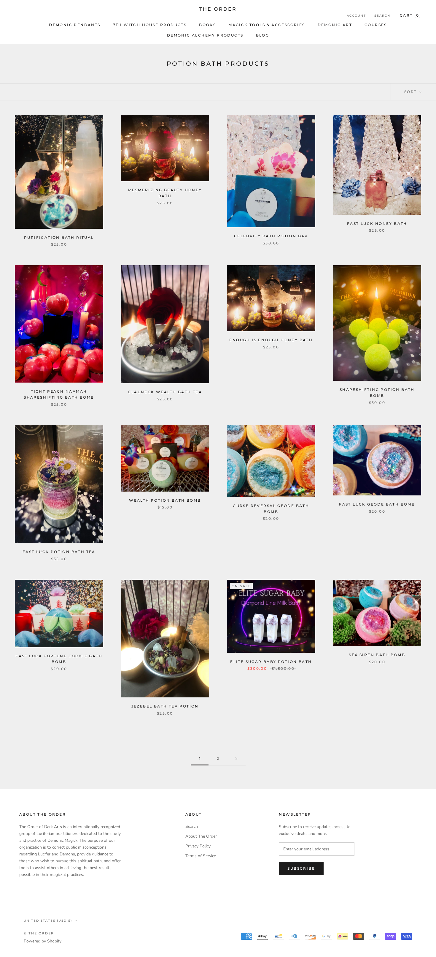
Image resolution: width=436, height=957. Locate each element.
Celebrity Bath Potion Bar (271, 236)
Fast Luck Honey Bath (377, 223)
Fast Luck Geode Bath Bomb (377, 504)
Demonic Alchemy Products (205, 35)
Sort (411, 91)
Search (382, 16)
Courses (376, 25)
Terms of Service (200, 856)
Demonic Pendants (74, 25)
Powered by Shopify (42, 941)
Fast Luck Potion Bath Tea (59, 551)
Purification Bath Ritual (59, 237)
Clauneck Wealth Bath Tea (165, 392)
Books (207, 25)
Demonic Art (335, 25)
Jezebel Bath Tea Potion (165, 706)
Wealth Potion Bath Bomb (165, 500)
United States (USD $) (48, 921)
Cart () (410, 15)
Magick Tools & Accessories (266, 25)
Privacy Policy (198, 846)
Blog (262, 35)
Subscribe (301, 868)
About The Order (201, 836)
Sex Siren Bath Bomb (377, 655)
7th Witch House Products (150, 25)
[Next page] (236, 758)
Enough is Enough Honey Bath (271, 340)
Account (356, 16)
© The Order (39, 933)
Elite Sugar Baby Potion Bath (271, 661)
